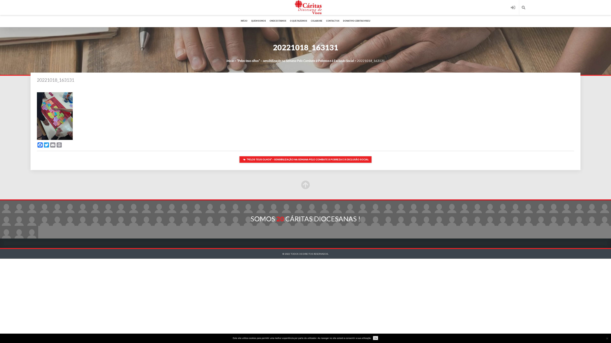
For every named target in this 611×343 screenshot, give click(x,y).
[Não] (607, 338)
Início (244, 21)
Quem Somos (258, 21)
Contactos (332, 21)
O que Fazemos (298, 21)
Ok (375, 338)
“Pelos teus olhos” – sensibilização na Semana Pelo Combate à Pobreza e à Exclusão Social (295, 61)
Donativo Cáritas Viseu (356, 21)
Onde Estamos (278, 21)
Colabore (316, 21)
